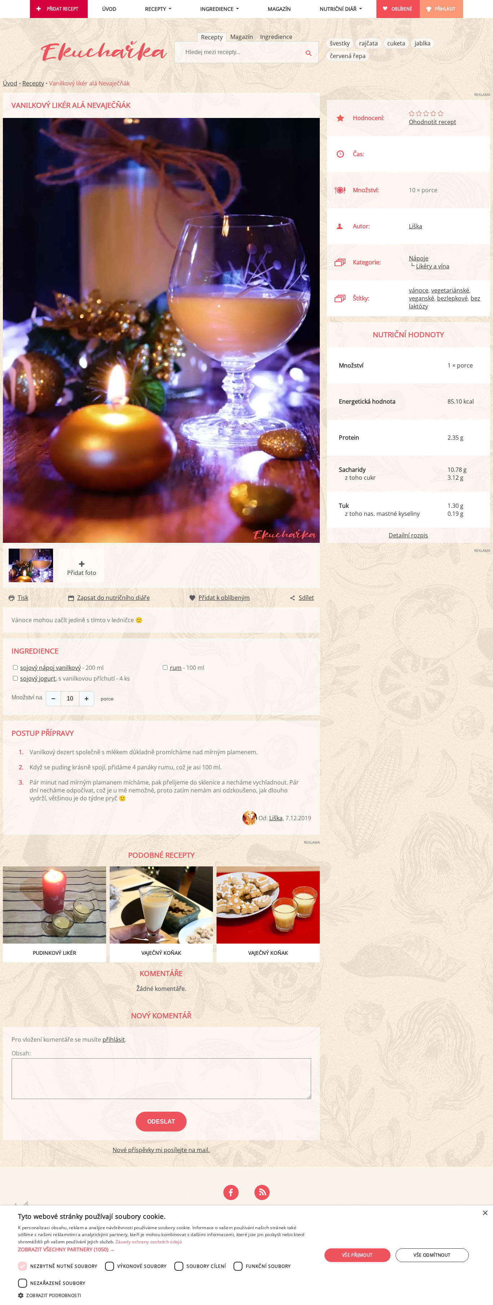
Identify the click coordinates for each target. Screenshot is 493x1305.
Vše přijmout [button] (357, 1255)
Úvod (109, 8)
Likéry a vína (432, 266)
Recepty (155, 8)
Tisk (23, 598)
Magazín (279, 8)
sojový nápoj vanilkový (50, 668)
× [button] (485, 1213)
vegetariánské (450, 290)
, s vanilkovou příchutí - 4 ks (75, 678)
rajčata (368, 43)
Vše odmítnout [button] (432, 1255)
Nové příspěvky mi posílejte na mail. (161, 1150)
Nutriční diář (338, 8)
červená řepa (348, 56)
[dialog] (246, 1255)
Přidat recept (62, 9)
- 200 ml (62, 668)
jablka (423, 43)
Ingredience (217, 8)
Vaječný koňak (161, 952)
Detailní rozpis (408, 535)
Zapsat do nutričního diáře (113, 598)
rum (176, 668)
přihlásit (113, 1039)
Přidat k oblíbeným (224, 598)
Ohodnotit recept (432, 122)
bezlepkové (452, 298)
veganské (421, 298)
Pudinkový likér (54, 952)
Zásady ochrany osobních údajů (148, 1242)
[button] (165, 1249)
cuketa (396, 43)
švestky (340, 43)
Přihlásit (445, 9)
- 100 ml (187, 668)
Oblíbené (402, 9)
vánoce (418, 290)
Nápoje (418, 258)
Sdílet (306, 598)
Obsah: (21, 1053)
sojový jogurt (38, 678)
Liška (276, 818)
